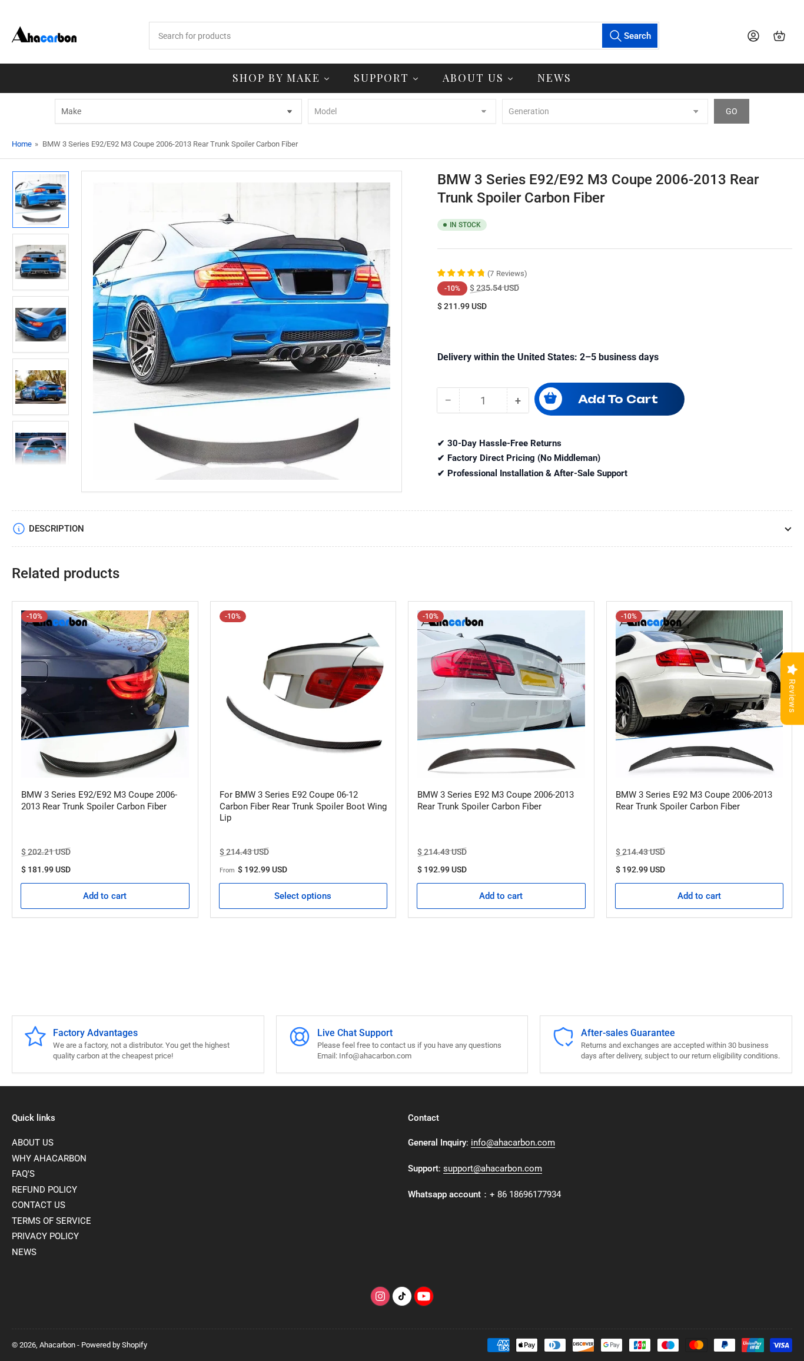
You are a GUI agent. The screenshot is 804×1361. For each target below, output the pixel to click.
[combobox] (404, 35)
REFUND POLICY (44, 1189)
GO (731, 111)
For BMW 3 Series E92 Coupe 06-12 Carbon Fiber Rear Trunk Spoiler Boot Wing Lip (303, 806)
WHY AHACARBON (49, 1158)
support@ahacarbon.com (492, 1168)
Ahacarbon (57, 1344)
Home (22, 144)
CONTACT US (38, 1205)
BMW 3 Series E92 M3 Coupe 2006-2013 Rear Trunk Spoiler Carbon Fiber (495, 800)
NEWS (24, 1252)
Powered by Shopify (114, 1344)
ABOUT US (33, 1142)
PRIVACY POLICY (45, 1236)
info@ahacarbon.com (513, 1142)
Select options (302, 896)
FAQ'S (23, 1174)
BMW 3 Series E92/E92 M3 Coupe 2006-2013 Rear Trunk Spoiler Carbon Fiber (99, 800)
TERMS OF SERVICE (51, 1221)
